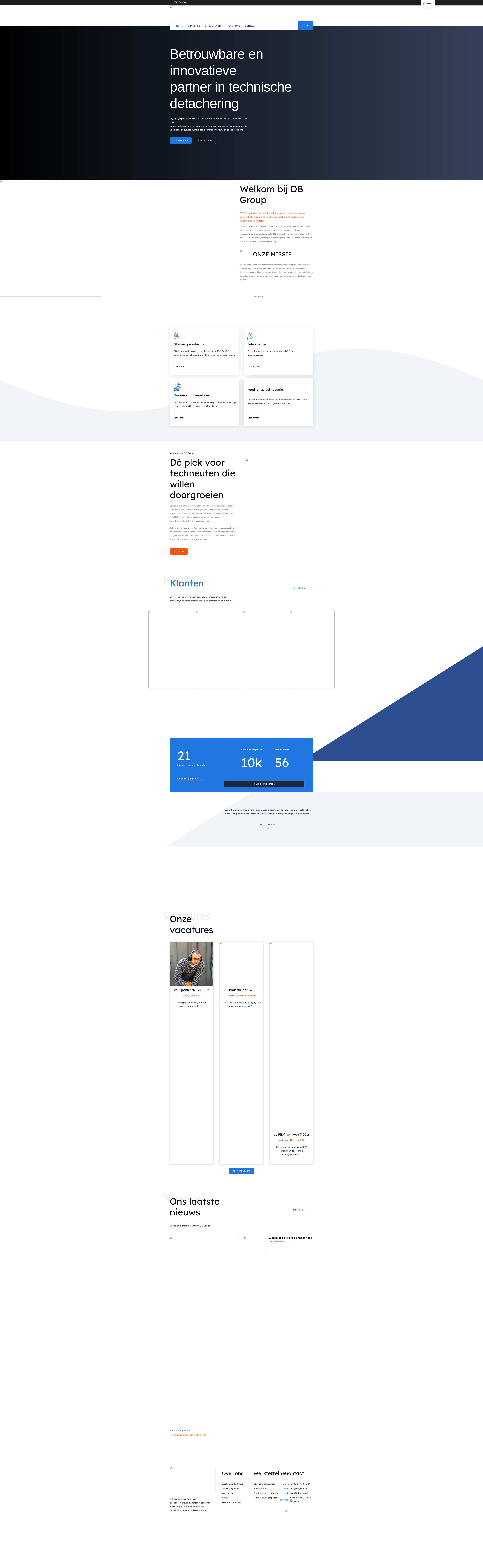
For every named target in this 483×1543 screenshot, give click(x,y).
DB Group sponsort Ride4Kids (188, 1434)
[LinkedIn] (184, 1533)
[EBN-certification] (299, 1517)
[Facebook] (174, 1533)
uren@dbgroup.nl (299, 1493)
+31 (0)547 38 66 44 (300, 1484)
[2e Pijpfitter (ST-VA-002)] (191, 964)
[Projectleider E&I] (241, 964)
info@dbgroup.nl (298, 1488)
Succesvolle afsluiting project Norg (290, 1237)
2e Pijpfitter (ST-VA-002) (191, 990)
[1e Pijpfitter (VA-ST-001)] (291, 1036)
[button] (202, 26)
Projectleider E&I (241, 990)
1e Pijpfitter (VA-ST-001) (291, 1134)
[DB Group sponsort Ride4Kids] (204, 1330)
